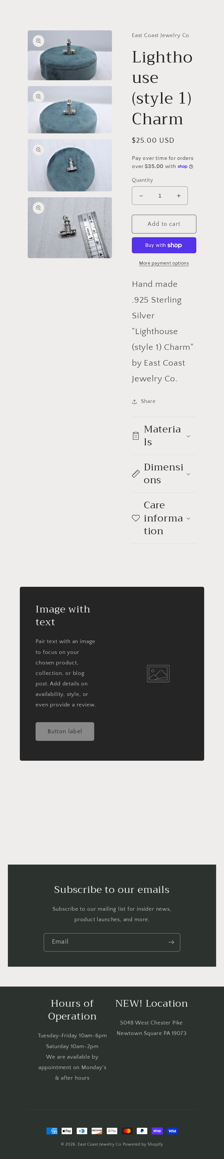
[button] (164, 436)
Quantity (142, 180)
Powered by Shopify (143, 1144)
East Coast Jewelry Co (99, 1144)
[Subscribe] (171, 942)
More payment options (164, 263)
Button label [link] (65, 731)
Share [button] (148, 401)
